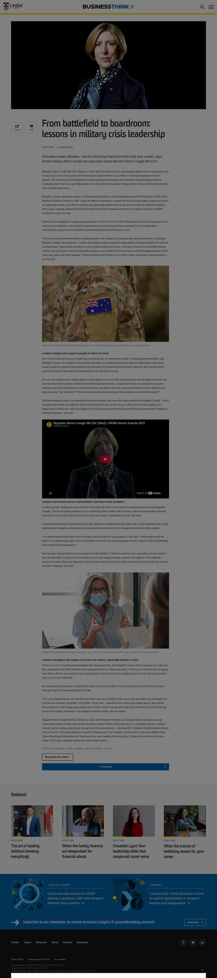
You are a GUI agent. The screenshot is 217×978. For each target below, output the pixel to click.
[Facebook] (183, 942)
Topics (27, 942)
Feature (17, 840)
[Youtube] (192, 942)
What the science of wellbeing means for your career (184, 851)
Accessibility (59, 959)
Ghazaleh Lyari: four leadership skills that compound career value (131, 851)
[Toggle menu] (210, 6)
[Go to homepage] (108, 6)
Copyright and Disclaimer (39, 959)
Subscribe (193, 922)
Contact (67, 942)
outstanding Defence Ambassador (60, 175)
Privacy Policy (17, 959)
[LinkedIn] (202, 942)
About (54, 942)
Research (41, 942)
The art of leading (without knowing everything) (25, 851)
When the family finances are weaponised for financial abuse (82, 851)
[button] (105, 766)
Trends (15, 942)
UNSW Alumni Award (108, 221)
